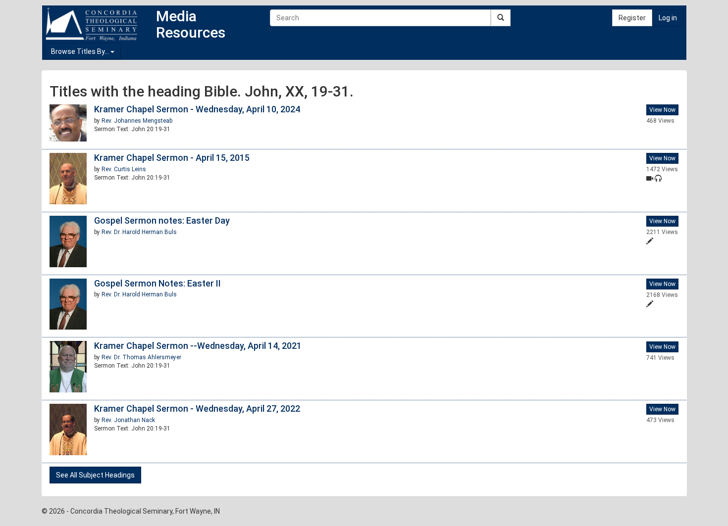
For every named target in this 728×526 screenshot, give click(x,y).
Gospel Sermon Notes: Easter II (157, 283)
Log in (668, 18)
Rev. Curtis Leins (124, 169)
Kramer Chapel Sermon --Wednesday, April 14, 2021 (198, 345)
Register (632, 18)
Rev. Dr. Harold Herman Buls (139, 232)
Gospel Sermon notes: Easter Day (162, 220)
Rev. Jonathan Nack (128, 420)
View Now (662, 109)
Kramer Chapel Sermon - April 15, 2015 (172, 157)
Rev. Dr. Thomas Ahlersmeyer (141, 357)
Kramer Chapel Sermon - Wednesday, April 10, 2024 (197, 109)
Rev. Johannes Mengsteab (137, 120)
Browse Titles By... (80, 51)
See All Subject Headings (95, 475)
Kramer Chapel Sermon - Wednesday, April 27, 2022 (197, 408)
